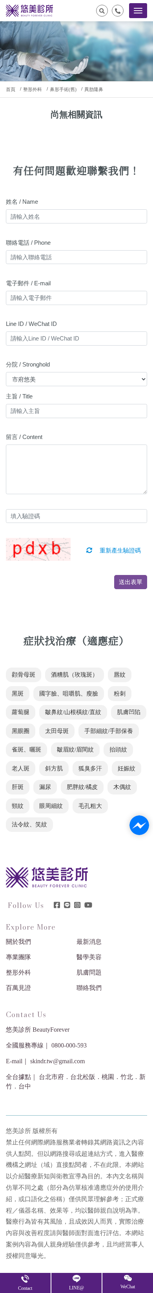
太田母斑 (57, 731)
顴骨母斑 (23, 675)
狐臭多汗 (90, 768)
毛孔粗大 (90, 806)
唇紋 (120, 675)
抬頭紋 (118, 749)
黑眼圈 (20, 731)
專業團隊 (18, 957)
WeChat (127, 1286)
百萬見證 (18, 987)
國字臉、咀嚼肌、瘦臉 (68, 693)
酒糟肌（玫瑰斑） (74, 675)
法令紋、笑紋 (29, 824)
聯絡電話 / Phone (28, 242)
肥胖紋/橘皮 (82, 787)
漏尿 (45, 787)
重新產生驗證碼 (119, 550)
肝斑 (18, 787)
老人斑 (20, 768)
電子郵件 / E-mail (28, 283)
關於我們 (18, 941)
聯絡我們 (89, 987)
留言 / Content (24, 436)
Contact (25, 1288)
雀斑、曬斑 (26, 749)
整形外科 (32, 89)
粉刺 (120, 693)
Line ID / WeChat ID (31, 323)
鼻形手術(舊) (63, 89)
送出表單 (130, 582)
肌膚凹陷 (128, 712)
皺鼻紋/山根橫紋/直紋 (73, 712)
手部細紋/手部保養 (108, 731)
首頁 (10, 89)
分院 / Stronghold (28, 364)
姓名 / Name (22, 201)
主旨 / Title (19, 396)
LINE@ (76, 1288)
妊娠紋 (126, 768)
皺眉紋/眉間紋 (75, 749)
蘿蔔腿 (20, 712)
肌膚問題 (89, 972)
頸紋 (18, 806)
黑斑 (18, 693)
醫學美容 (89, 957)
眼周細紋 (51, 806)
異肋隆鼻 (93, 89)
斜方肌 (54, 768)
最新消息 (89, 941)
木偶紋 (122, 787)
